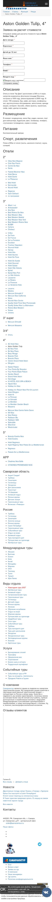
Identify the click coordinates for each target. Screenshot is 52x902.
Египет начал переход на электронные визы (20, 795)
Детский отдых (13, 602)
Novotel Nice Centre (15, 300)
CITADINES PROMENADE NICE (20, 465)
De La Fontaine (14, 240)
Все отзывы (7, 781)
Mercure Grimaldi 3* (15, 293)
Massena (11, 406)
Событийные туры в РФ (17, 673)
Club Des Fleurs (14, 163)
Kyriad (10, 270)
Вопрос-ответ (13, 867)
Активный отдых (14, 494)
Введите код (8, 76)
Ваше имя (7, 58)
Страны (15, 11)
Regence (11, 191)
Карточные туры (14, 643)
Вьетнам (11, 554)
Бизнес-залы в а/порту (17, 662)
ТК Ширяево (13, 492)
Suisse (10, 310)
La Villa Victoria (14, 275)
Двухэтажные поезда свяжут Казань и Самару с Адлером (25, 791)
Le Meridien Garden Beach (18, 404)
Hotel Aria (11, 252)
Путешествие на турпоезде (18, 540)
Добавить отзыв (21, 781)
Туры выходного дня (16, 537)
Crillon (10, 233)
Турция (11, 576)
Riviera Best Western (16, 308)
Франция (24, 11)
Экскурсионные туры (16, 635)
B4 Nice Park (13, 348)
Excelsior (11, 242)
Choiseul (11, 229)
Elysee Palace (13, 367)
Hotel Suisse (12, 265)
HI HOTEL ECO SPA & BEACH (19, 381)
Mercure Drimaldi (14, 322)
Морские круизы (14, 614)
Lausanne (11, 277)
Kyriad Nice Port (14, 273)
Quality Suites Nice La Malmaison (20, 305)
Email (5, 70)
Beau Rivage (13, 353)
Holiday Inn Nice (14, 386)
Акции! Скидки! (14, 475)
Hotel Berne (12, 174)
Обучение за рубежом (16, 609)
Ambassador (13, 207)
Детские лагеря (14, 499)
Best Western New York (17, 219)
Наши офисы (8, 826)
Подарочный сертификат (18, 664)
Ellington (11, 363)
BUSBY (10, 224)
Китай (10, 561)
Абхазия (11, 551)
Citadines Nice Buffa (15, 461)
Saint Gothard (13, 193)
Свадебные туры (14, 619)
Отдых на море (14, 533)
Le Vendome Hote (15, 285)
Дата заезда (8, 39)
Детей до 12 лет (10, 52)
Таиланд (11, 571)
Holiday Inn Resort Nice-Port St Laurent (23, 389)
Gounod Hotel (13, 247)
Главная (6, 11)
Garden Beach (13, 374)
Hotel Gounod (13, 263)
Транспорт (12, 490)
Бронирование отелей (17, 652)
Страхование (13, 659)
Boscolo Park (13, 356)
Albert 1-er (12, 205)
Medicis (11, 291)
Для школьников (14, 487)
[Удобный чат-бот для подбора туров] (24, 848)
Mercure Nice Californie (17, 295)
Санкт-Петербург (14, 525)
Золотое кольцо (14, 521)
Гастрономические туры (17, 594)
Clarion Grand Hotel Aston (18, 361)
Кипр (10, 559)
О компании (12, 872)
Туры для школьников (16, 631)
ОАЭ (9, 568)
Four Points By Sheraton (17, 369)
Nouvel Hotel (13, 187)
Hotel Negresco (14, 442)
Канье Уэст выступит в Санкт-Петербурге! (19, 793)
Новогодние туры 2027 (17, 587)
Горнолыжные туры (15, 502)
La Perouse (12, 397)
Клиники (11, 640)
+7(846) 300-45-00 (31, 5)
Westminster (12, 427)
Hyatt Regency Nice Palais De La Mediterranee (26, 445)
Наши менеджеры (15, 874)
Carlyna (11, 227)
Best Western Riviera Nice (18, 222)
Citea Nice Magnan (15, 161)
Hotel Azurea (13, 254)
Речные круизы (14, 497)
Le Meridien (12, 402)
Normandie (12, 185)
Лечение (11, 606)
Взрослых (7, 46)
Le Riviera (12, 280)
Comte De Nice (13, 165)
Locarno (11, 288)
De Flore (11, 235)
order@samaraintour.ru (15, 823)
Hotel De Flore (13, 257)
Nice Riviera (12, 415)
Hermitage (12, 379)
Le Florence (12, 282)
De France (12, 238)
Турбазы (11, 477)
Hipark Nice (12, 383)
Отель (10, 334)
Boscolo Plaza (13, 358)
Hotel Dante (12, 176)
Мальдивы (12, 564)
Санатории (12, 480)
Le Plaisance (13, 179)
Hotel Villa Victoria (15, 268)
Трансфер (12, 654)
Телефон (7, 64)
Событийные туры (15, 530)
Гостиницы (12, 482)
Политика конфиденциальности (20, 879)
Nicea (10, 298)
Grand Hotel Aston (15, 376)
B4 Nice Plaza (13, 351)
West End (11, 424)
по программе (13, 196)
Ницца (33, 11)
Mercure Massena (15, 325)
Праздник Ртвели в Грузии (18, 678)
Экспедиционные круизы (17, 638)
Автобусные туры (15, 542)
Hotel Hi (11, 394)
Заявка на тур (13, 869)
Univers (11, 312)
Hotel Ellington (13, 392)
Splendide (11, 422)
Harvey (10, 250)
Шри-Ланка (12, 578)
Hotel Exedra (13, 438)
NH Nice (11, 412)
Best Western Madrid (16, 217)
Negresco (11, 448)
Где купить (12, 876)
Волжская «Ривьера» (16, 504)
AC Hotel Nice (13, 344)
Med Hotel (12, 182)
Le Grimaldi (12, 399)
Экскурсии (12, 485)
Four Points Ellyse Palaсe (17, 371)
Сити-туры (12, 621)
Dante (10, 168)
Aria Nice (11, 210)
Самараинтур (8, 688)
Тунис (10, 573)
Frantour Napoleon (15, 245)
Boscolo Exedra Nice (16, 436)
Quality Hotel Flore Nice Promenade (21, 303)
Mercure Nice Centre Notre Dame (21, 410)
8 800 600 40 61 (9, 816)
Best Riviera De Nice (16, 212)
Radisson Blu (13, 417)
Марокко (11, 566)
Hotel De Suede (14, 260)
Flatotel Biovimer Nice (16, 172)
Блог (9, 864)
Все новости (8, 804)
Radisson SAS (13, 420)
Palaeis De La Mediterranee (18, 452)
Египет (10, 556)
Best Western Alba (15, 215)
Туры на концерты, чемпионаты (20, 676)
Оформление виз (15, 657)
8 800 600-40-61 (30, 3)
